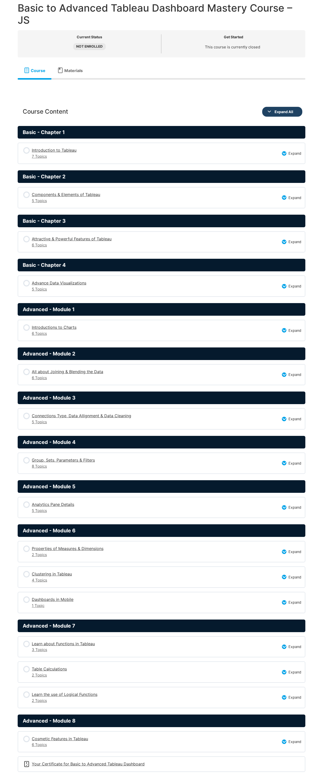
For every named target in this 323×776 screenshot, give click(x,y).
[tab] (34, 70)
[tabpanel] (161, 88)
